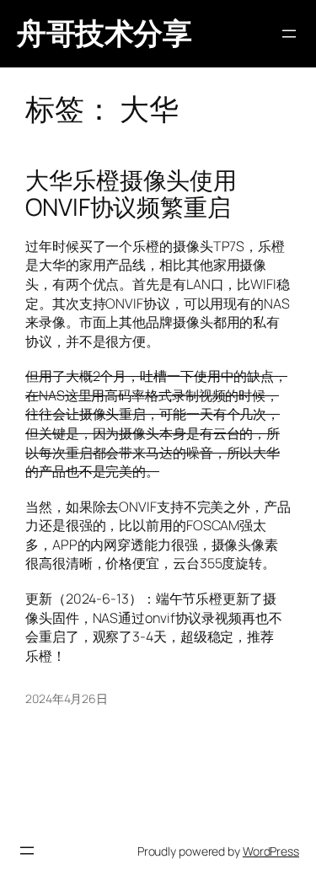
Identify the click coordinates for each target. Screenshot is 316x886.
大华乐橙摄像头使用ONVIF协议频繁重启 (131, 193)
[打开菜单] (289, 34)
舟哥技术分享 (104, 33)
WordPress (271, 851)
